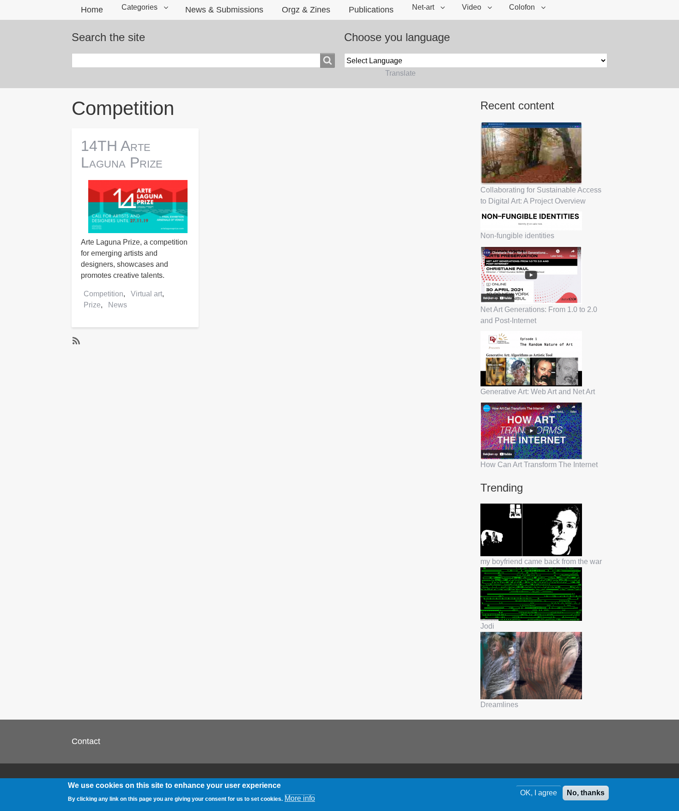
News (117, 305)
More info (300, 798)
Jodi (487, 626)
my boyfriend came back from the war (541, 561)
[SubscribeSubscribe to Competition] (75, 340)
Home (92, 9)
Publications (371, 9)
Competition (103, 294)
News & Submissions (224, 9)
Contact (86, 741)
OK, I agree (538, 793)
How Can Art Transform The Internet (539, 465)
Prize (92, 305)
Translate (400, 73)
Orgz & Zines (306, 9)
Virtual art (146, 294)
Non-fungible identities (517, 236)
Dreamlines (499, 705)
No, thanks (586, 793)
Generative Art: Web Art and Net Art (537, 392)
